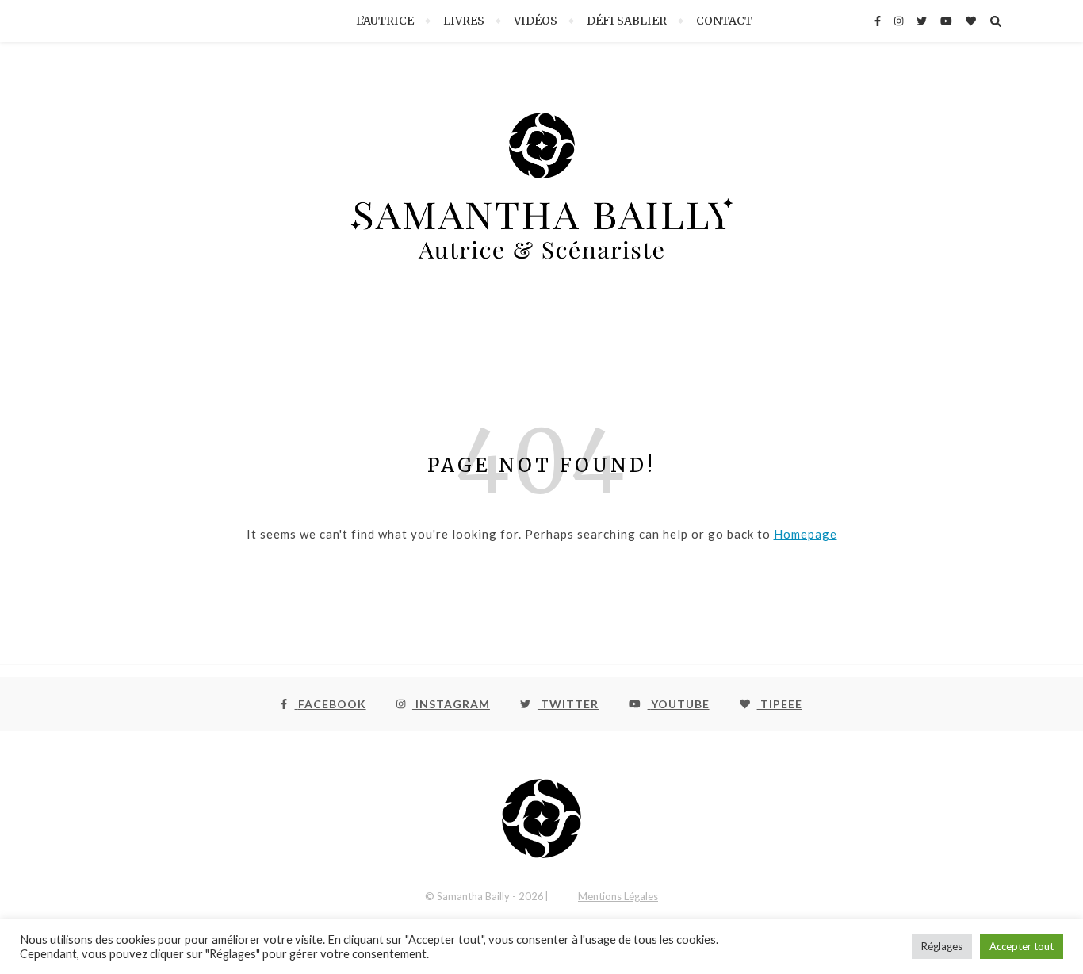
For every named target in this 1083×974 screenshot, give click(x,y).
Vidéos (535, 20)
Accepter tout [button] (1021, 946)
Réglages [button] (941, 946)
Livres (463, 20)
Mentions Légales (618, 896)
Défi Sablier (627, 20)
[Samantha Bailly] (541, 200)
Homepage (805, 534)
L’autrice (385, 20)
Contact (724, 20)
